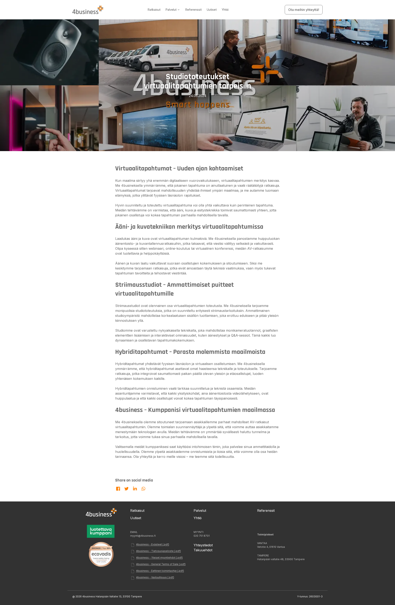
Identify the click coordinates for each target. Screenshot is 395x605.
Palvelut (171, 10)
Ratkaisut (154, 10)
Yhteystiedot (203, 545)
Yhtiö (225, 10)
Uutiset (212, 10)
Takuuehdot (203, 550)
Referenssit (193, 10)
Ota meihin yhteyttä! (303, 10)
